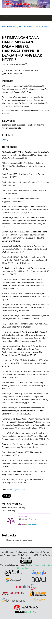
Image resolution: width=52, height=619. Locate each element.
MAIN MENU (6, 18)
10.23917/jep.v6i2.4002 (16, 489)
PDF (5, 139)
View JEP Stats (31, 612)
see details (32, 524)
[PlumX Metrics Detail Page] (10, 520)
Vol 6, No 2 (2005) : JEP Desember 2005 (23, 26)
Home (4, 26)
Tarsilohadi (45, 26)
